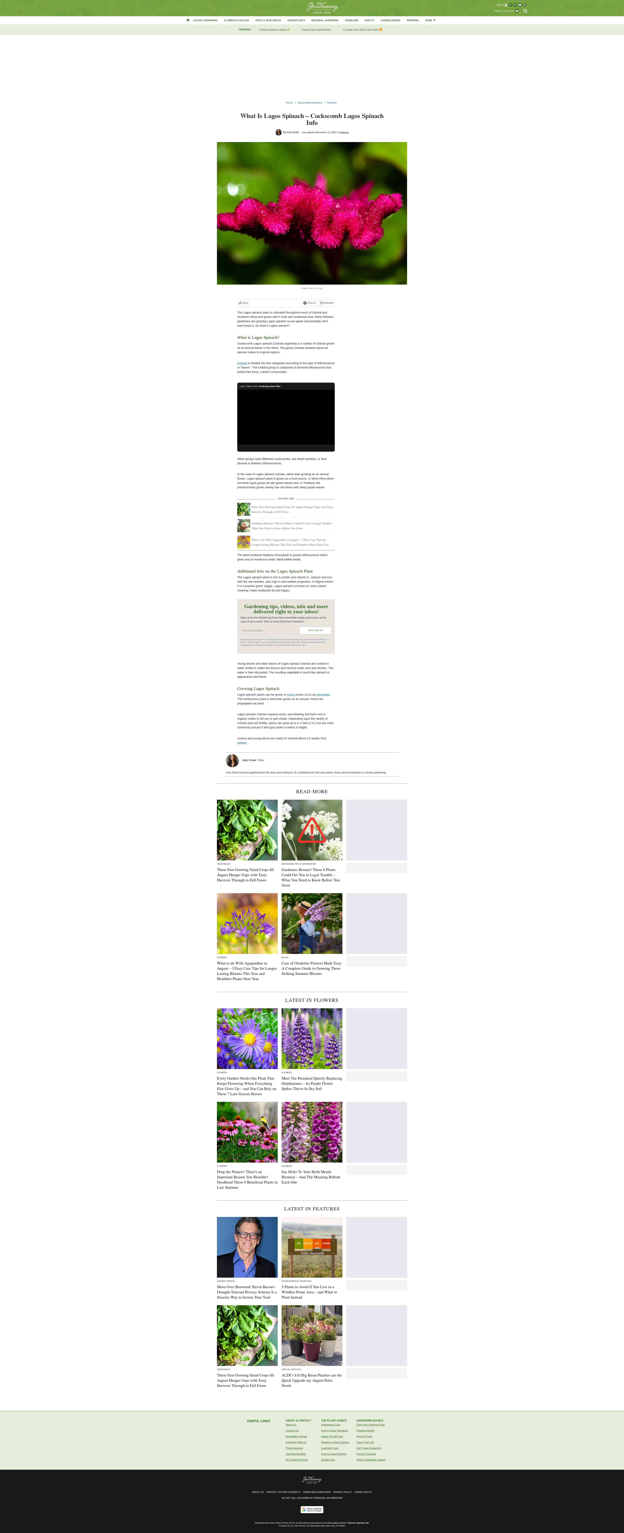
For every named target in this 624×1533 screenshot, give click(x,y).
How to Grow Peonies (333, 1454)
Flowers (332, 102)
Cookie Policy (363, 1492)
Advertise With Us (296, 1442)
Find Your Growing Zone (371, 1424)
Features (344, 132)
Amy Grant (293, 132)
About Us (291, 1424)
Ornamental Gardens (310, 102)
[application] (286, 417)
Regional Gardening (325, 20)
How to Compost (366, 1454)
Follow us (311, 303)
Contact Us (292, 1430)
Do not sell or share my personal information (312, 1498)
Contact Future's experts (283, 1492)
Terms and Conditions (317, 1492)
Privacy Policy (342, 1492)
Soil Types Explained (369, 1448)
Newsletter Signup (296, 1436)
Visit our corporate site (358, 1523)
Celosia (242, 363)
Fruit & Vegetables (268, 20)
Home (289, 102)
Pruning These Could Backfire (316, 29)
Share (245, 303)
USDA (291, 694)
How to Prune (364, 1436)
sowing (241, 742)
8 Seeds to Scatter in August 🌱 (274, 29)
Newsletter (328, 303)
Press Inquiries (294, 1448)
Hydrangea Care (330, 1424)
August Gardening (205, 20)
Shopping (413, 20)
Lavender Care (329, 1448)
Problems (351, 20)
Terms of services (276, 639)
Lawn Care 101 (365, 1442)
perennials (323, 694)
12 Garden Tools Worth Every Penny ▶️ (362, 29)
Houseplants (296, 20)
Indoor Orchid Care (332, 1436)
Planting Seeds (365, 1430)
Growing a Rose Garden (335, 1442)
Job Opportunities (296, 1454)
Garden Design (390, 20)
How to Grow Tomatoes (334, 1430)
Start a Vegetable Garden (371, 1459)
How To (369, 20)
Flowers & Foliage (236, 20)
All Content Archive (297, 1459)
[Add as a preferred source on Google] (312, 1509)
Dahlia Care (328, 1459)
